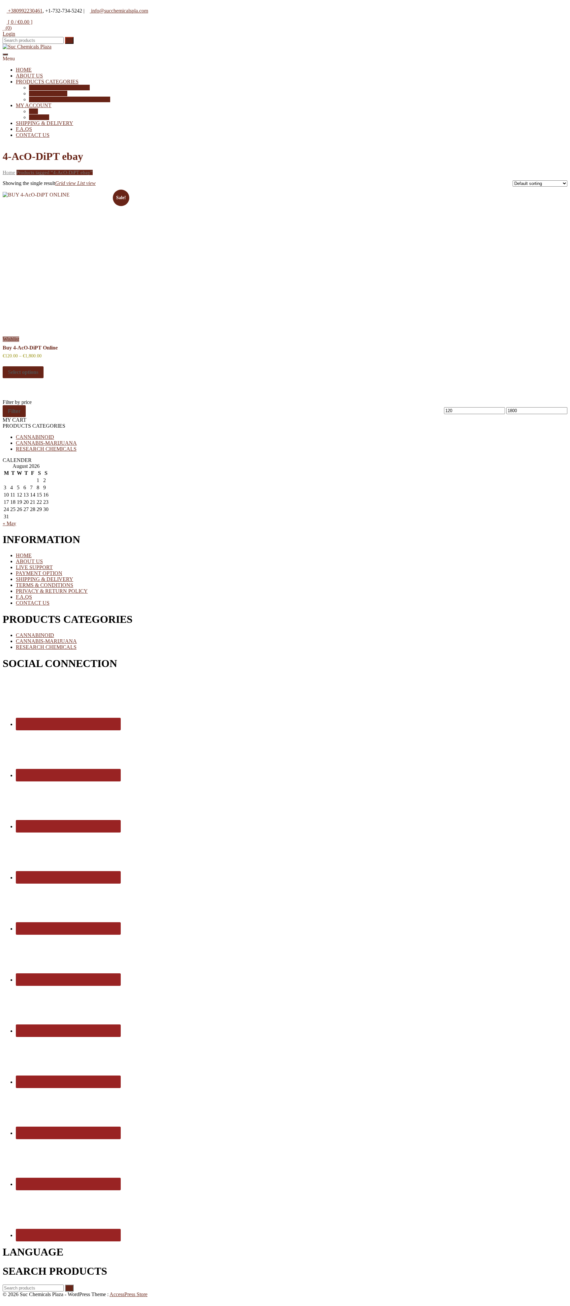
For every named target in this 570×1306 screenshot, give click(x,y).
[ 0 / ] (19, 22)
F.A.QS (24, 129)
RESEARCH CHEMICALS (59, 87)
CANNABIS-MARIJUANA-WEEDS (69, 99)
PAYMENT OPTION (39, 573)
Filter (14, 411)
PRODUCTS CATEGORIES (47, 81)
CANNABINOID (48, 93)
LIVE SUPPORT (34, 567)
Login (9, 34)
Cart (33, 111)
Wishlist (11, 339)
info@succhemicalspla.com (119, 11)
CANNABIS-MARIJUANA (46, 443)
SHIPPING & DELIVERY (44, 123)
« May (9, 523)
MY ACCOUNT (33, 105)
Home (9, 172)
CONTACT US (32, 135)
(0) (8, 28)
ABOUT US (29, 75)
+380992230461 (25, 11)
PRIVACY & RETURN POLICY (52, 591)
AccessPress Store (128, 1294)
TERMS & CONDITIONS (44, 585)
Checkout (39, 117)
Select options (23, 372)
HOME (24, 70)
